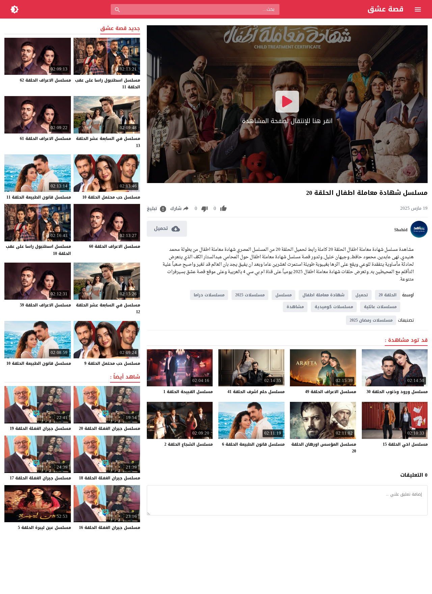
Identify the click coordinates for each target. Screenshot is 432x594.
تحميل (361, 295)
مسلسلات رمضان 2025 (371, 320)
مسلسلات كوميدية (334, 306)
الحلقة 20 (388, 295)
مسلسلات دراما (209, 295)
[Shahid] (419, 236)
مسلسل (283, 295)
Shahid (400, 230)
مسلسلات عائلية (380, 306)
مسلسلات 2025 (250, 295)
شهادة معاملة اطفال (323, 295)
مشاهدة (295, 306)
